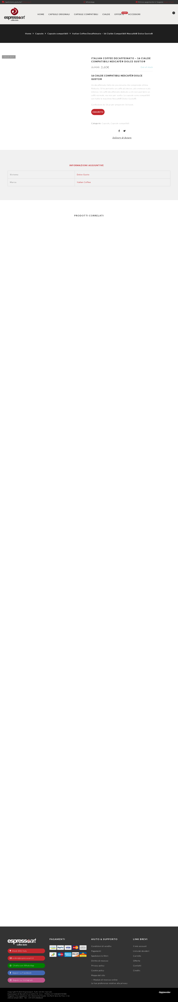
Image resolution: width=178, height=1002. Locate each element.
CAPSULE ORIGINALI (59, 14)
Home (28, 33)
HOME (41, 14)
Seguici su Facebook (22, 973)
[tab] (86, 165)
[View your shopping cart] (171, 14)
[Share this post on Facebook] (119, 131)
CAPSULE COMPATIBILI (86, 14)
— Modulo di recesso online (104, 980)
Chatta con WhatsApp (23, 965)
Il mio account (140, 946)
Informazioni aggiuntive (86, 165)
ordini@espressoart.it (23, 958)
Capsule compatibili (57, 33)
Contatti (137, 965)
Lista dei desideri (141, 951)
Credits (136, 970)
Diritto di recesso (99, 961)
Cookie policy (97, 970)
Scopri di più (169, 2)
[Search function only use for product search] (161, 14)
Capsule (39, 33)
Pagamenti (96, 951)
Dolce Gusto (83, 174)
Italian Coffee (84, 182)
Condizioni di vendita (101, 946)
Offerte (136, 961)
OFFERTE (119, 14)
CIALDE (106, 14)
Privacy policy (97, 965)
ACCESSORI (134, 14)
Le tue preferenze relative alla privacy (109, 983)
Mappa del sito (98, 975)
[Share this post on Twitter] (124, 131)
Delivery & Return (122, 138)
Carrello (137, 956)
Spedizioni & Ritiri (99, 956)
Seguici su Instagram (22, 980)
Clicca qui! (27, 2)
